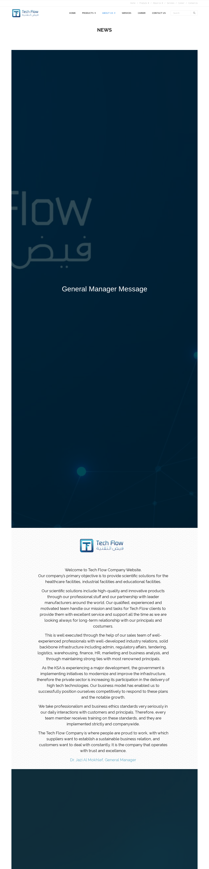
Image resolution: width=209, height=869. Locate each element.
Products (143, 3)
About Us (157, 3)
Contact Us (193, 3)
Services (170, 3)
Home (133, 3)
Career (181, 3)
